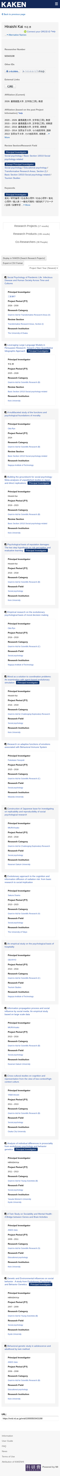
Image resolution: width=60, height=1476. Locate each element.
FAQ (4, 1446)
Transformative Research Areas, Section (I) (26, 171)
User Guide (7, 1441)
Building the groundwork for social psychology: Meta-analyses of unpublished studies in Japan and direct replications (28, 480)
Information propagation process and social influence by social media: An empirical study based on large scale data (27, 1011)
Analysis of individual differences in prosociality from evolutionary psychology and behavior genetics (29, 1146)
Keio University (14, 401)
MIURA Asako (13, 828)
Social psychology (13, 156)
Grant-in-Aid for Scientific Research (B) (24, 382)
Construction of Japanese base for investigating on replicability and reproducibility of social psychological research (29, 811)
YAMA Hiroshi (13, 1095)
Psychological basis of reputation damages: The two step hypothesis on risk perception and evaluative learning (28, 547)
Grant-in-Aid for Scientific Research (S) (24, 1248)
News (4, 1451)
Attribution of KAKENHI (13, 1462)
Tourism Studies (12, 178)
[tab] (31, 226)
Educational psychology (35, 167)
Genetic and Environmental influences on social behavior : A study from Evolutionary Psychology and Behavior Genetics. (29, 1281)
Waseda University (16, 797)
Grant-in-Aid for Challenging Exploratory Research (29, 714)
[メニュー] (56, 4)
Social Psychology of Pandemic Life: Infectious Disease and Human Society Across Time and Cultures (28, 280)
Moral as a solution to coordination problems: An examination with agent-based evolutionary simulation (28, 679)
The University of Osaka (18, 333)
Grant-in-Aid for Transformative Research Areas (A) (29, 315)
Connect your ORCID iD (38, 31)
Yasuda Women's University (19, 1199)
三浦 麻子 (12, 296)
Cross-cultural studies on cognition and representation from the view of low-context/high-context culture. (28, 1078)
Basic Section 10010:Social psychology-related (27, 174)
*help (53, 31)
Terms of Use (8, 1456)
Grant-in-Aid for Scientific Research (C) (24, 646)
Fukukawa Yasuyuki (16, 760)
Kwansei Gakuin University (19, 864)
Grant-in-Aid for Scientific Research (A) (24, 914)
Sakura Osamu (14, 895)
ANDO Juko (13, 1230)
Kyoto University (14, 1202)
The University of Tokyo (17, 932)
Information (7, 1436)
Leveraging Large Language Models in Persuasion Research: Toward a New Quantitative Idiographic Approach (29, 348)
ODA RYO (12, 960)
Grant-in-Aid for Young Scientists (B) (23, 1181)
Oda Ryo (11, 429)
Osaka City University (17, 1131)
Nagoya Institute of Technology (21, 465)
